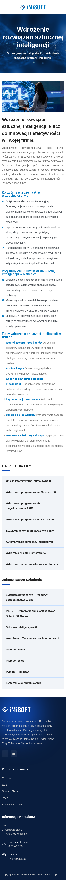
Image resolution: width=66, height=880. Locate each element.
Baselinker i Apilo (12, 804)
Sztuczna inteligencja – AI (21, 627)
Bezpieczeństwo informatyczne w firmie (30, 530)
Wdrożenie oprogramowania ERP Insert (30, 519)
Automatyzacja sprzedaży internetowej (29, 541)
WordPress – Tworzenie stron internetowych (33, 638)
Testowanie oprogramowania (23, 683)
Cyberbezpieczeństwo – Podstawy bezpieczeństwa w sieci (27, 597)
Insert (5, 798)
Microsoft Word (15, 660)
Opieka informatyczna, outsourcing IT (28, 481)
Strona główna (16, 53)
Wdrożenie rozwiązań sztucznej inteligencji (32, 564)
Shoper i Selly (10, 791)
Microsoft (7, 778)
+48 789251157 (17, 858)
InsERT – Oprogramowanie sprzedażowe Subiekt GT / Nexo (30, 614)
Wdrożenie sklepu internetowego (26, 553)
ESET (5, 784)
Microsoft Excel (15, 649)
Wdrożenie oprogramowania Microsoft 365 (31, 492)
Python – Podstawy (17, 671)
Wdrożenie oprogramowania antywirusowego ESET (23, 506)
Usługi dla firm (35, 53)
